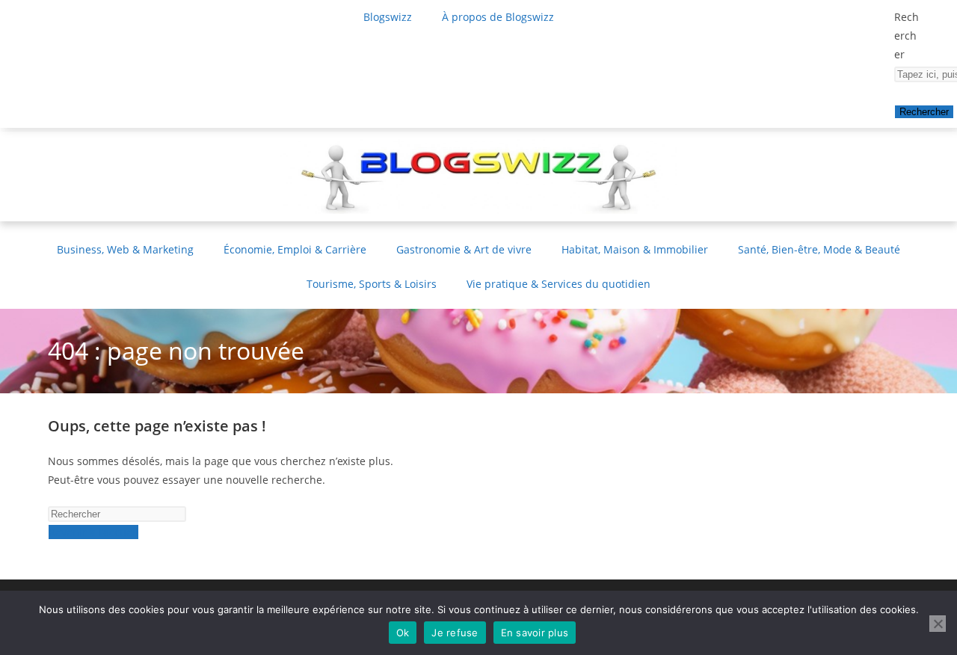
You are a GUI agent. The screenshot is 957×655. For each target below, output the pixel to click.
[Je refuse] (937, 623)
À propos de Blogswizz (498, 17)
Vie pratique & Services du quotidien (558, 284)
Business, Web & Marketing (125, 249)
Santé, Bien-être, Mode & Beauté (819, 249)
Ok (403, 633)
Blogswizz (387, 17)
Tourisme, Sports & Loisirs (372, 284)
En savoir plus (535, 633)
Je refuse (454, 633)
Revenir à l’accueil (93, 532)
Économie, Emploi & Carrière (295, 249)
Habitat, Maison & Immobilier (634, 249)
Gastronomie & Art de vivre (464, 249)
